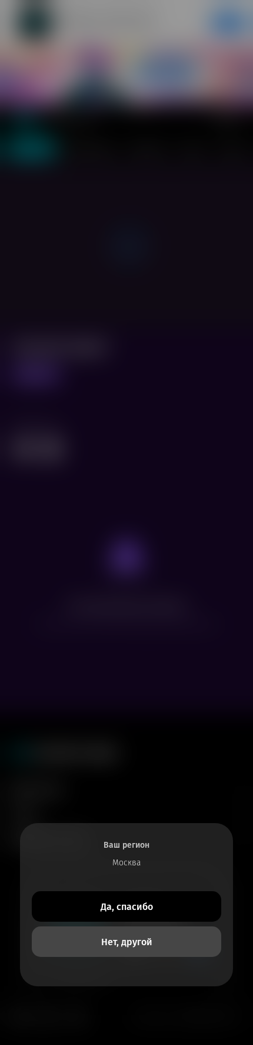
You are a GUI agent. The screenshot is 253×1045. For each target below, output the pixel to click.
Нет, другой (126, 942)
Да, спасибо (127, 906)
